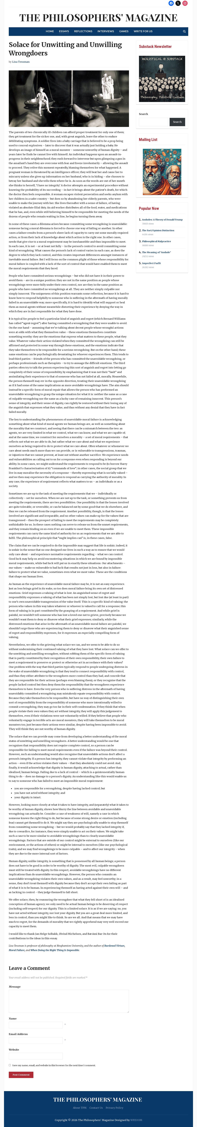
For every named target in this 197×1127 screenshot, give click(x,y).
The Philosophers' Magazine (98, 17)
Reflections (83, 31)
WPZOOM (136, 1120)
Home (50, 31)
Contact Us (96, 1107)
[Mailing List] (162, 172)
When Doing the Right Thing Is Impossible (55, 950)
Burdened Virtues (114, 945)
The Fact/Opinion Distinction (158, 230)
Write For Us (143, 31)
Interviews (106, 31)
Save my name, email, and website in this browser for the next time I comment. (54, 1065)
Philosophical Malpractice (156, 241)
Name (13, 1018)
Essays (64, 31)
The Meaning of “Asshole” (156, 252)
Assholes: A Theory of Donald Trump (162, 219)
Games (124, 31)
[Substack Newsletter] (162, 79)
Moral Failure (17, 950)
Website (14, 1049)
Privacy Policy (114, 1107)
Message (15, 986)
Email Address (18, 1034)
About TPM (79, 1107)
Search (143, 114)
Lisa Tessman (21, 61)
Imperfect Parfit (151, 263)
